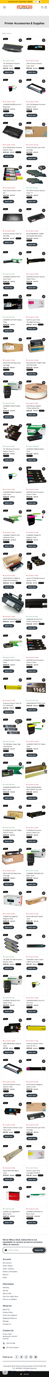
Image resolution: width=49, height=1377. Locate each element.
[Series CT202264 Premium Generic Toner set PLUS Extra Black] (36, 562)
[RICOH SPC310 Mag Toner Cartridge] (13, 347)
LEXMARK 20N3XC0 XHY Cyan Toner (11, 278)
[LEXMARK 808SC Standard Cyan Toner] (13, 476)
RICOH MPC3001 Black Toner (11, 1172)
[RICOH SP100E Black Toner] (13, 603)
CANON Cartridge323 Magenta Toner (10, 918)
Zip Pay (5, 1290)
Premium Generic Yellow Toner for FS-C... (34, 1045)
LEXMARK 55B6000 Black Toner (35, 450)
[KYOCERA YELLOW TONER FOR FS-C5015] (13, 814)
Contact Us (7, 1324)
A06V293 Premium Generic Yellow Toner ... (35, 278)
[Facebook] (16, 1357)
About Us (6, 1309)
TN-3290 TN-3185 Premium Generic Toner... (12, 961)
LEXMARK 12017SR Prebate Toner (12, 321)
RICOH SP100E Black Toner (12, 619)
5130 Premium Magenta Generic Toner (34, 1086)
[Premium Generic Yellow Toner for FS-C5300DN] (36, 1028)
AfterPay (6, 1287)
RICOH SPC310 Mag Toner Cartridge (12, 364)
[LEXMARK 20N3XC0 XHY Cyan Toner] (13, 261)
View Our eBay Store (10, 1296)
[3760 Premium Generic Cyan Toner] (36, 48)
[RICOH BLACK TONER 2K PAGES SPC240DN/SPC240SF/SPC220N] (13, 562)
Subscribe (39, 1250)
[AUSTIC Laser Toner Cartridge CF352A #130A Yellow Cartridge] (36, 1155)
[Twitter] (21, 1357)
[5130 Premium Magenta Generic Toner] (36, 1069)
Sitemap (6, 1321)
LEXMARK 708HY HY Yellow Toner (35, 745)
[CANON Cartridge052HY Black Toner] (13, 1196)
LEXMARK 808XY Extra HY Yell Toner (35, 1002)
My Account (7, 1263)
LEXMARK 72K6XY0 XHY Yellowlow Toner (11, 536)
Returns (5, 1274)
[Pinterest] (31, 1357)
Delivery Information (10, 1272)
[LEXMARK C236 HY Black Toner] (13, 390)
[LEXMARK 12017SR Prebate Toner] (13, 304)
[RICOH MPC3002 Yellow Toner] (36, 901)
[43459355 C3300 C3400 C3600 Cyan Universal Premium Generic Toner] (36, 944)
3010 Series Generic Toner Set (12, 192)
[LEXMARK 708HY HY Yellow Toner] (36, 728)
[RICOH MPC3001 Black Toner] (13, 1155)
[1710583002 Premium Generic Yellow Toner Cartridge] (36, 814)
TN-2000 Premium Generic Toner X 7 (35, 192)
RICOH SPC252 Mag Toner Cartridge (12, 875)
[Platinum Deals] (25, 7)
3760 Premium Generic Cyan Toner (34, 65)
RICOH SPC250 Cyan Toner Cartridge (35, 149)
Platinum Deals (21, 1366)
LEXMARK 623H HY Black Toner (11, 661)
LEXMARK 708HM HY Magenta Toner (33, 536)
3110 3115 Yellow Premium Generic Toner (12, 1086)
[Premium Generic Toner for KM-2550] (13, 218)
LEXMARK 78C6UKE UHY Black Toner (34, 875)
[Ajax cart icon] (45, 7)
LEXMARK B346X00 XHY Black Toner (11, 788)
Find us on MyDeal (10, 1299)
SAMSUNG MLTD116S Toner (35, 703)
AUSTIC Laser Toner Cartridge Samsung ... (33, 321)
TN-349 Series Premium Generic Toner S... (11, 450)
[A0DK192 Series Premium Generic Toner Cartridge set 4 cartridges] (36, 644)
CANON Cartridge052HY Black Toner (11, 1213)
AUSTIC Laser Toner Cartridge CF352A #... (33, 1172)
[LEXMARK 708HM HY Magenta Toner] (36, 519)
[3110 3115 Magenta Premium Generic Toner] (36, 89)
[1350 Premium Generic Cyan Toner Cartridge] (13, 1112)
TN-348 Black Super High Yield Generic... (11, 745)
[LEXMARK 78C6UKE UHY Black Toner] (36, 857)
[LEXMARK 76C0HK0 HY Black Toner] (36, 1196)
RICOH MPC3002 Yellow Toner (34, 918)
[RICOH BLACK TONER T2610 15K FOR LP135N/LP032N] (36, 347)
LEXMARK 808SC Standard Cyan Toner (12, 493)
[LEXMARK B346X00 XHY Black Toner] (13, 771)
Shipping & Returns (10, 1318)
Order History (8, 1266)
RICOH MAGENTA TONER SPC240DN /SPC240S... (35, 235)
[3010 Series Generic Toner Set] (13, 175)
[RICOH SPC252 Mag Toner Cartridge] (13, 857)
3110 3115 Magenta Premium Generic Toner (35, 106)
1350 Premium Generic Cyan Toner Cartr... (12, 1129)
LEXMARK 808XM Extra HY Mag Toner (12, 106)
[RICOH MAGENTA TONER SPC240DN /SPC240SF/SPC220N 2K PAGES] (36, 218)
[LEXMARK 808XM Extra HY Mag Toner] (13, 89)
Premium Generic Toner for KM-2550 (12, 235)
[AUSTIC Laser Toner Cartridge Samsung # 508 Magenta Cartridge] (36, 304)
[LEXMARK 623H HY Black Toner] (13, 644)
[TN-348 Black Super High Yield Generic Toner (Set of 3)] (13, 728)
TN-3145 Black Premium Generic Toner (11, 65)
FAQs (5, 1277)
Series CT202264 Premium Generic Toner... (35, 579)
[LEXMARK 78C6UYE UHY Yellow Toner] (13, 985)
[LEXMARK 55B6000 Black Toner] (36, 433)
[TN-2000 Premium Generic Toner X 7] (36, 175)
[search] (42, 7)
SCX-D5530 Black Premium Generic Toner (12, 149)
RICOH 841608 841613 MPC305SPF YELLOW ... (34, 788)
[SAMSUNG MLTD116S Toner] (36, 687)
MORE (35, 1)
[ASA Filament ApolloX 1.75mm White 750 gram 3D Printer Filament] (36, 390)
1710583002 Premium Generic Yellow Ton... (33, 831)
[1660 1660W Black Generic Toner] (13, 1028)
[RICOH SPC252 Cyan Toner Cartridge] (36, 1112)
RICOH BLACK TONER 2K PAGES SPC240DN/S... (11, 579)
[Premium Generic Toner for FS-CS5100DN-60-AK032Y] (13, 687)
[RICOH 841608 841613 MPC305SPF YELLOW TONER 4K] (36, 771)
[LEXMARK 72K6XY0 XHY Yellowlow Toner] (13, 519)
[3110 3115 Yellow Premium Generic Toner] (13, 1069)
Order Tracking (8, 1269)
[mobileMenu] (4, 7)
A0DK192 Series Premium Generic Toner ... (35, 493)
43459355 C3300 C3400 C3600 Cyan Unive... (34, 961)
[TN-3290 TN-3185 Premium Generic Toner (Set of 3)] (13, 944)
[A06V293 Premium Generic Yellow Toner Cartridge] (36, 261)
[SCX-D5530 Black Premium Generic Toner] (13, 132)
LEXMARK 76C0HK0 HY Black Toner (34, 1213)
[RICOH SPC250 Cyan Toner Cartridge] (36, 132)
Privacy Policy (8, 1312)
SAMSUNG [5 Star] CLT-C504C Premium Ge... (34, 620)
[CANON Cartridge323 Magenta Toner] (13, 901)
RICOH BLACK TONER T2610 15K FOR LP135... (36, 364)
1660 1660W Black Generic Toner (12, 1045)
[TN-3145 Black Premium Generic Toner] (13, 48)
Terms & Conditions (10, 1315)
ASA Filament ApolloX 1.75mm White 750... (33, 407)
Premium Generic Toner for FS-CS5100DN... (12, 704)
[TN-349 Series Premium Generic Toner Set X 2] (13, 433)
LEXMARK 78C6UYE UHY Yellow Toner (11, 1002)
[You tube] (35, 1357)
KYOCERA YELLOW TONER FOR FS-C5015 (12, 831)
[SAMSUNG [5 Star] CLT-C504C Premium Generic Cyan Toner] (36, 603)
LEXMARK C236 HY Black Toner (11, 407)
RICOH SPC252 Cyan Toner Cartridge (35, 1129)
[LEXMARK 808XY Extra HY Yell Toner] (36, 985)
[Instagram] (26, 1357)
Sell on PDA (7, 1293)
